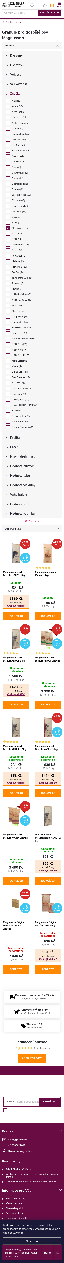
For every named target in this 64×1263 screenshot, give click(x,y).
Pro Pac (17, 272)
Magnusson (19, 228)
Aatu (16, 100)
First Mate (18, 200)
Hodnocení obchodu (16, 1218)
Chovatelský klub (14, 1208)
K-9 (15, 222)
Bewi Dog (19, 394)
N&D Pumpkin (20, 355)
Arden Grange (20, 123)
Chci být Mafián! (16, 606)
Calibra (17, 156)
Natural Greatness (23, 427)
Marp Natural (20, 311)
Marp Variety (20, 360)
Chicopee (18, 217)
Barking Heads (20, 134)
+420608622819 (16, 1145)
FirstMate (18, 410)
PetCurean (18, 255)
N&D (16, 239)
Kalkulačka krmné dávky (18, 1169)
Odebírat (49, 1101)
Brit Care (18, 145)
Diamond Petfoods (22, 322)
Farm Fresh (19, 333)
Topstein (17, 283)
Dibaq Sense (19, 372)
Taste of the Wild (22, 277)
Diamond (18, 178)
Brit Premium (20, 150)
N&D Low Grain (21, 300)
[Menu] (59, 4)
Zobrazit (16, 969)
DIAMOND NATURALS (24, 405)
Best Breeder (20, 377)
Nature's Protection (23, 338)
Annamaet (19, 117)
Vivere (16, 366)
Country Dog (19, 172)
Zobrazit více (32, 1058)
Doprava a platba (14, 1213)
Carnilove (18, 161)
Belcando (18, 139)
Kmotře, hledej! (49, 12)
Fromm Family (20, 206)
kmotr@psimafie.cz (18, 1139)
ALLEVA (18, 383)
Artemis (17, 128)
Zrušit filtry (34, 521)
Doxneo (18, 189)
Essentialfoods (21, 195)
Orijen (17, 250)
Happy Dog (19, 316)
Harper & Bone (21, 388)
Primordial (19, 266)
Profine (17, 289)
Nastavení (32, 1241)
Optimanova (20, 244)
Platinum (17, 261)
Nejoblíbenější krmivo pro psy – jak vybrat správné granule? (31, 1175)
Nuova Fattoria (20, 416)
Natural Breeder (21, 421)
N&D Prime (19, 349)
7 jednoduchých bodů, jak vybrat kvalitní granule (30, 1181)
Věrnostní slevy (13, 1203)
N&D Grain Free (22, 294)
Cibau (16, 167)
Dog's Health (19, 183)
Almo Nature (19, 112)
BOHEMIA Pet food (23, 327)
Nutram (17, 233)
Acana (17, 106)
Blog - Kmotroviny (15, 1198)
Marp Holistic (20, 305)
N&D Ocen (19, 344)
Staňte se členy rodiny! (20, 1151)
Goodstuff (18, 211)
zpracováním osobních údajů (39, 1110)
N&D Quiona (20, 399)
